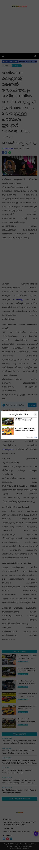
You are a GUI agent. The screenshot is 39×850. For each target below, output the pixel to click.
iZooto (35, 437)
